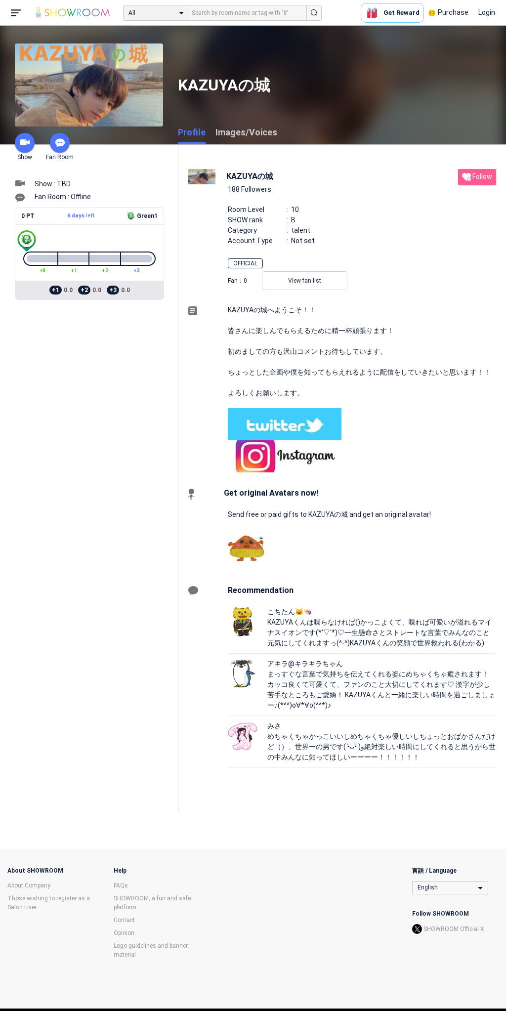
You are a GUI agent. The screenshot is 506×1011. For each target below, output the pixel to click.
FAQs (121, 885)
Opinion (124, 932)
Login (486, 12)
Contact (124, 920)
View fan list (304, 280)
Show (24, 157)
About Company (28, 885)
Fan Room (60, 157)
